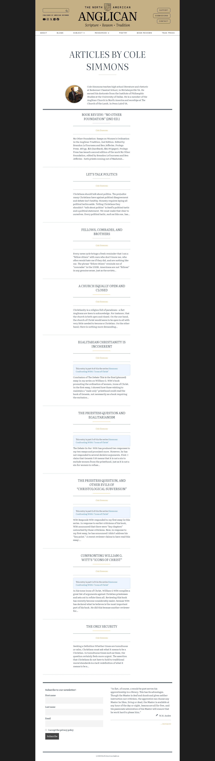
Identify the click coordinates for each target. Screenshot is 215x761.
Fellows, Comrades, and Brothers (101, 231)
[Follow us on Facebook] (58, 19)
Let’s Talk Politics (101, 174)
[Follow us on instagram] (48, 19)
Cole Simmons (102, 130)
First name (50, 695)
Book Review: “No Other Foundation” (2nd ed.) (102, 116)
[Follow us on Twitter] (51, 19)
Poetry (123, 33)
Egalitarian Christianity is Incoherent (102, 344)
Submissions (161, 16)
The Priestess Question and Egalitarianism (101, 415)
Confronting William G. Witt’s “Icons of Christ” (102, 557)
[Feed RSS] (54, 19)
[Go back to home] (107, 15)
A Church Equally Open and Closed (102, 288)
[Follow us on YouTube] (44, 19)
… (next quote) (166, 724)
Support (163, 10)
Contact (163, 21)
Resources (101, 33)
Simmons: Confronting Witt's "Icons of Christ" (97, 370)
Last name (50, 706)
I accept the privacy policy (61, 729)
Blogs (60, 33)
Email (48, 718)
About (43, 33)
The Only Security (101, 626)
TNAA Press (168, 33)
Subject (78, 33)
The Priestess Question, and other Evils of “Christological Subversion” (102, 484)
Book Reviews (144, 33)
